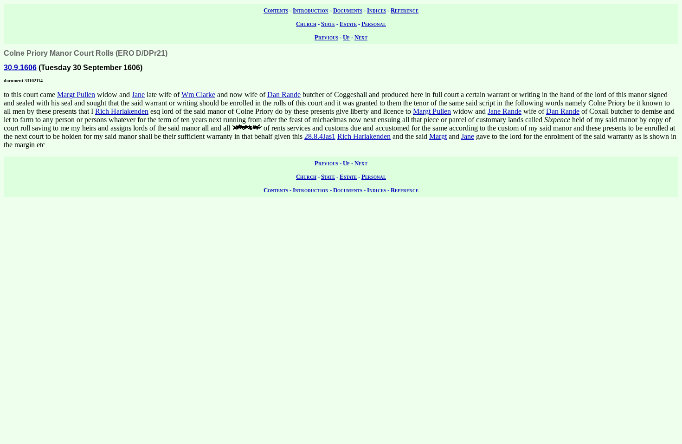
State (328, 23)
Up (346, 37)
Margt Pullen (76, 94)
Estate (348, 23)
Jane (138, 94)
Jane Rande (504, 111)
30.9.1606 (20, 68)
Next (360, 37)
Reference (404, 10)
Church (306, 23)
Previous (326, 37)
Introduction (310, 10)
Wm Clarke (198, 94)
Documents (347, 10)
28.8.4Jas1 (319, 136)
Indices (376, 10)
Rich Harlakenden (121, 111)
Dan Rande (284, 94)
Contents (276, 10)
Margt (438, 136)
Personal (373, 23)
